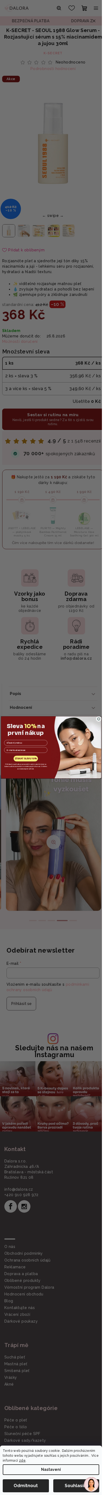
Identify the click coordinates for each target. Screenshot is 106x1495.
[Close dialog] (98, 719)
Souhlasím (76, 1485)
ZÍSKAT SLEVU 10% (26, 758)
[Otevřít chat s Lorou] (91, 1484)
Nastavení (51, 1469)
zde (22, 1460)
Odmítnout (26, 1485)
